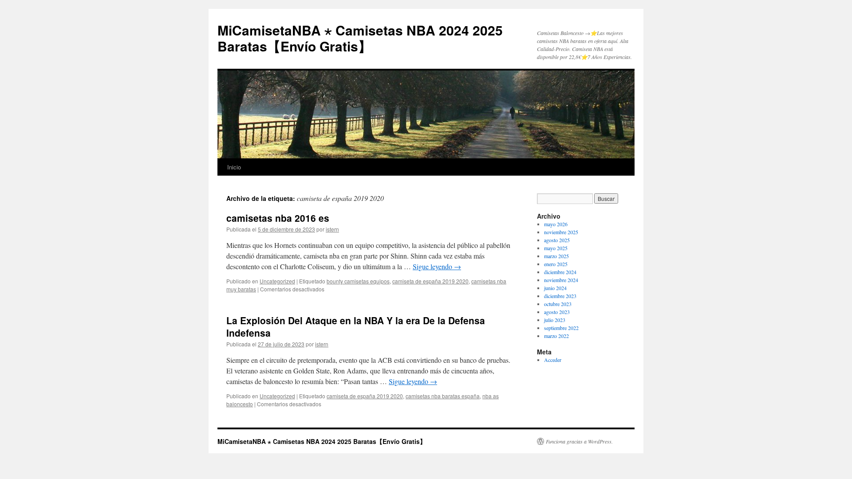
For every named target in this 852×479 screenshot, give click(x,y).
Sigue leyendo (437, 266)
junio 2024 (555, 287)
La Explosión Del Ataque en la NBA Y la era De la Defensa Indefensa (355, 326)
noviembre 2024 (561, 279)
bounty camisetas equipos (358, 281)
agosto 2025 (557, 239)
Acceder (552, 359)
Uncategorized (277, 281)
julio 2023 (554, 319)
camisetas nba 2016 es (277, 217)
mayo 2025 (556, 247)
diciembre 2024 (560, 271)
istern (332, 229)
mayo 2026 (556, 224)
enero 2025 (556, 263)
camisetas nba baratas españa (443, 396)
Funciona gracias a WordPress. (579, 441)
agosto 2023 (557, 311)
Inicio (234, 167)
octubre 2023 (558, 303)
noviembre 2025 (561, 232)
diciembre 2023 (560, 295)
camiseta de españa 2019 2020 (430, 281)
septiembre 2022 (561, 327)
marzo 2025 (556, 255)
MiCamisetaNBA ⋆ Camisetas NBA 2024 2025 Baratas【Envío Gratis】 (360, 37)
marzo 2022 (556, 335)
